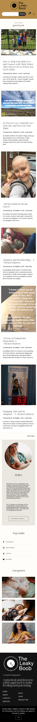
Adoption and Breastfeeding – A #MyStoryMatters (18, 261)
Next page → (31, 436)
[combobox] (10, 14)
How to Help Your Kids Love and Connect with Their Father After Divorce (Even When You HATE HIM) (18, 65)
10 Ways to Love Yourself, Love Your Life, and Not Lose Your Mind (18, 125)
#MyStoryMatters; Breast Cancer (15, 205)
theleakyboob (7, 73)
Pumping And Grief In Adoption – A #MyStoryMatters (18, 413)
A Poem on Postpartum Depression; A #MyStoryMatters (14, 341)
